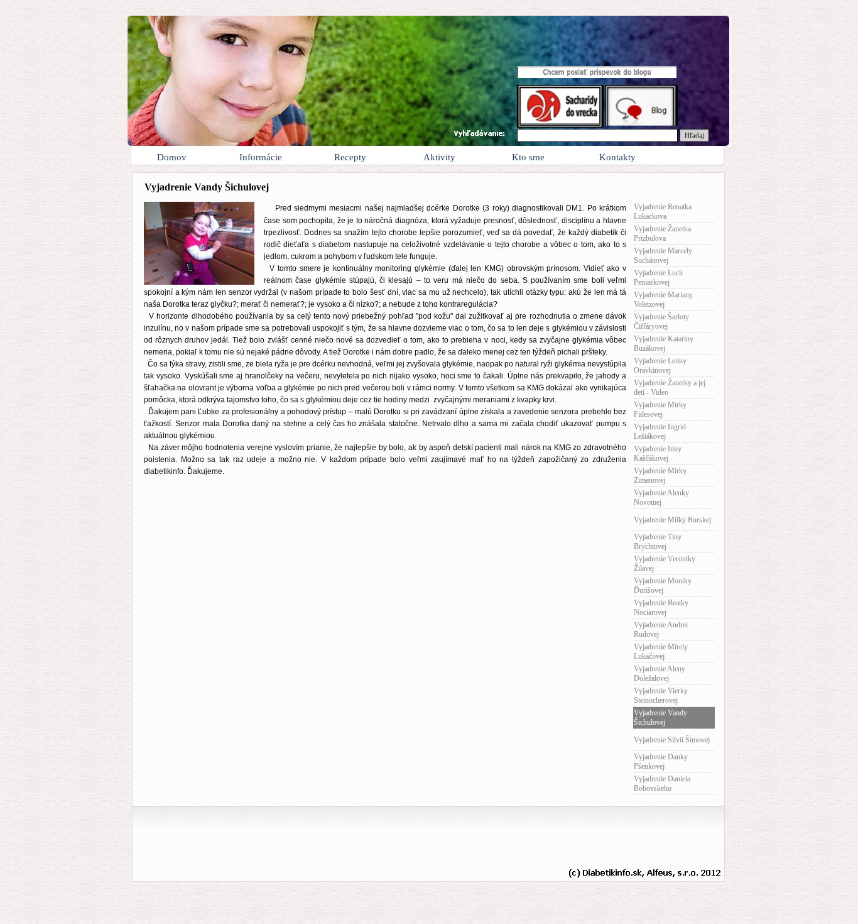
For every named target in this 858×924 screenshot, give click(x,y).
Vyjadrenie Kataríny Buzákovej (663, 343)
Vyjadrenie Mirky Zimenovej (660, 475)
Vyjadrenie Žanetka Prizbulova (662, 233)
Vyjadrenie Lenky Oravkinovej (660, 365)
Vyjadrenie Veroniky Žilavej (664, 563)
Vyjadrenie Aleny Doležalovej (659, 673)
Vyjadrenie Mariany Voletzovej (663, 299)
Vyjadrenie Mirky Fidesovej (660, 409)
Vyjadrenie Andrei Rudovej (661, 629)
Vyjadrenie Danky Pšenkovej (661, 761)
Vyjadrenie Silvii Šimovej (672, 739)
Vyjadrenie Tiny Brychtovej (658, 541)
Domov (172, 157)
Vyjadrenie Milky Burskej (672, 519)
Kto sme (528, 157)
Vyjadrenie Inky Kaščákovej (658, 453)
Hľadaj (694, 135)
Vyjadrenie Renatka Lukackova (663, 211)
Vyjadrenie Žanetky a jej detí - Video (669, 387)
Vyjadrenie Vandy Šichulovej (660, 717)
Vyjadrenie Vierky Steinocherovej (661, 695)
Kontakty (617, 157)
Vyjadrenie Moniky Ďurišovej (663, 585)
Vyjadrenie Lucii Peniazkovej (658, 277)
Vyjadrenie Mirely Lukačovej (661, 651)
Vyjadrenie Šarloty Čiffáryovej (661, 321)
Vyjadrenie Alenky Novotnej (661, 497)
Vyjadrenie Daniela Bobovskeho (662, 783)
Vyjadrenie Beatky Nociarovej (661, 607)
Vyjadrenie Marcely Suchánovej (663, 255)
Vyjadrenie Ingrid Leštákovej (660, 431)
